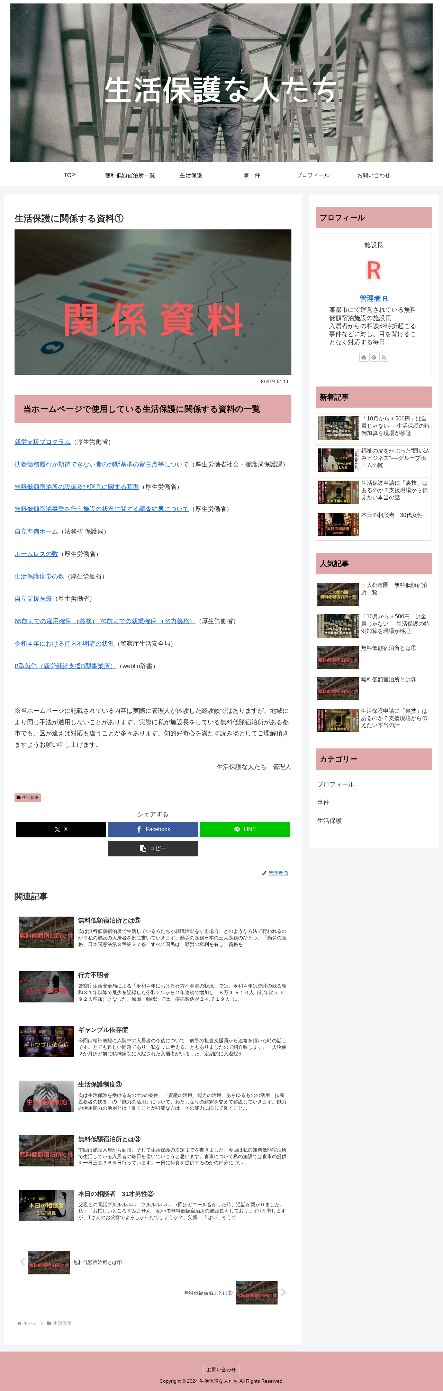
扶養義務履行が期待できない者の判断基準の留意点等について (102, 464)
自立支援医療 (33, 598)
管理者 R (374, 298)
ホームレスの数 (36, 554)
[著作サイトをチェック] (363, 357)
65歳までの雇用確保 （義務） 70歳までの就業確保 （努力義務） (105, 621)
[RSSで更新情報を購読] (383, 357)
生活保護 (30, 797)
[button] (153, 848)
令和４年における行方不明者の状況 (64, 643)
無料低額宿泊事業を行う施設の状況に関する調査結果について (102, 509)
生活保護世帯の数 (39, 576)
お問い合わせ (221, 1369)
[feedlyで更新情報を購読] (373, 357)
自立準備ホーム (36, 531)
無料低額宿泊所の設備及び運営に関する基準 (77, 486)
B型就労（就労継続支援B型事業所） (65, 666)
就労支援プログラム (43, 441)
